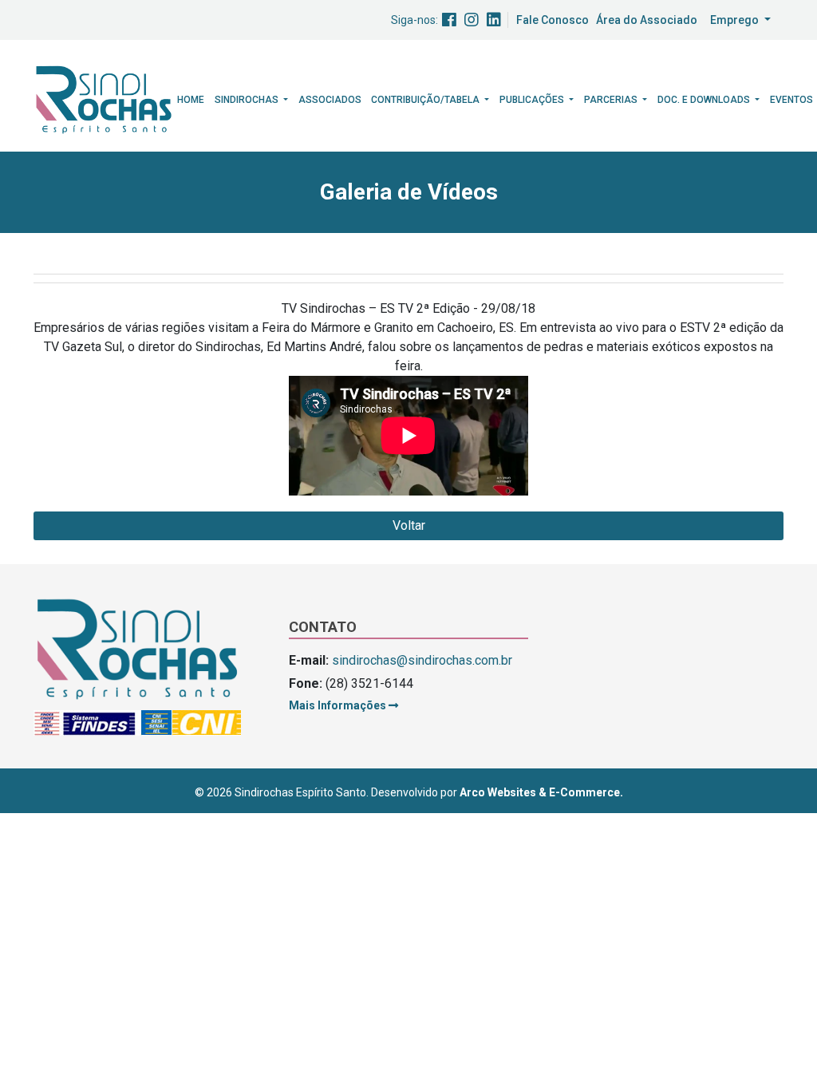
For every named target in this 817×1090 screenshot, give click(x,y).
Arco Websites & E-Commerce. (541, 792)
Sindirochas (248, 99)
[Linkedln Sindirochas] (494, 20)
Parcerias (612, 99)
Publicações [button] (532, 99)
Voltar (409, 525)
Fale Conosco (552, 20)
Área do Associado (646, 20)
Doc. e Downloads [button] (704, 99)
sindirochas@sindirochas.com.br (422, 660)
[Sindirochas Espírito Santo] (104, 98)
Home (190, 99)
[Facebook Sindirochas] (449, 20)
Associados (329, 99)
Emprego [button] (735, 20)
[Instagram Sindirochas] (471, 20)
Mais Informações (339, 705)
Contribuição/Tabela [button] (426, 99)
